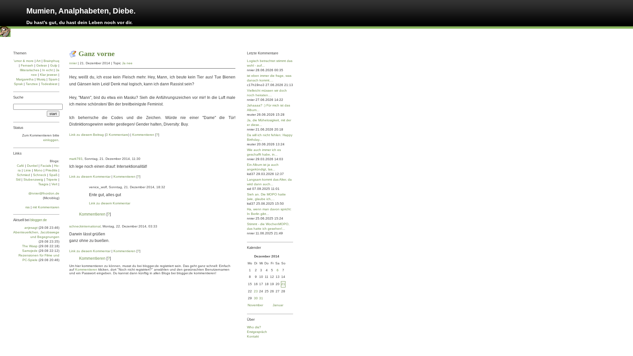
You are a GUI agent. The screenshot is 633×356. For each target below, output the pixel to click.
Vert (54, 184)
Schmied (23, 175)
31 (261, 298)
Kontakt (253, 336)
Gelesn (41, 65)
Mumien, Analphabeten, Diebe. (81, 11)
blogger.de (38, 220)
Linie (27, 170)
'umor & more (24, 61)
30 (256, 298)
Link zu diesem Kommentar (89, 176)
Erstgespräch (257, 332)
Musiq (41, 79)
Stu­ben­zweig (33, 179)
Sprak (18, 84)
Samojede (30, 250)
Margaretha (25, 79)
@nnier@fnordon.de (43, 193)
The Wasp (30, 246)
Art (38, 61)
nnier (73, 63)
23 (256, 291)
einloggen (50, 140)
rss (27, 207)
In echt (47, 70)
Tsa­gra (43, 184)
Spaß (53, 175)
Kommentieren (143, 134)
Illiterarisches (29, 70)
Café (20, 165)
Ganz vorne (96, 53)
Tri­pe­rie (51, 179)
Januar (278, 305)
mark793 (75, 159)
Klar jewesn (48, 74)
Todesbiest (49, 84)
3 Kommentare (117, 134)
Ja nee (127, 63)
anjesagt (31, 227)
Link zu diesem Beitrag (86, 134)
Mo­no (38, 170)
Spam (52, 79)
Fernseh (27, 65)
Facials (46, 165)
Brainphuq (51, 61)
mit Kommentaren (46, 207)
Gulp (53, 65)
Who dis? (254, 327)
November (255, 305)
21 (283, 284)
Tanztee (32, 84)
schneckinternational (85, 226)
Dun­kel (32, 165)
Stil (18, 179)
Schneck (39, 175)
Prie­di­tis (51, 170)
